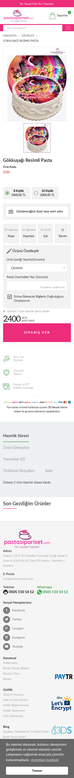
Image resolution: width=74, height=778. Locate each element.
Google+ (18, 628)
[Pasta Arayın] (68, 28)
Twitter (17, 619)
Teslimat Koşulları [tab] (19, 471)
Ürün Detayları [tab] (16, 448)
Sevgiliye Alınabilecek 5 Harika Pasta (25, 731)
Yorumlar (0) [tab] (14, 459)
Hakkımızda (10, 663)
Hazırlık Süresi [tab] (16, 436)
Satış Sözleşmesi (13, 716)
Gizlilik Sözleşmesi (14, 710)
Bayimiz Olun (11, 673)
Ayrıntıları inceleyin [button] (45, 760)
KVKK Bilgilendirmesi (16, 705)
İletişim (7, 679)
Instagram (18, 637)
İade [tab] (49, 471)
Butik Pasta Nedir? (14, 737)
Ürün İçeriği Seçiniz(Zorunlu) (26, 259)
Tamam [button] (37, 770)
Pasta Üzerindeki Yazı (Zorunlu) (27, 277)
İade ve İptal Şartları (15, 700)
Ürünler (28, 36)
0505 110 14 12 (21, 592)
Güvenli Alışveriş (13, 694)
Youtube (17, 646)
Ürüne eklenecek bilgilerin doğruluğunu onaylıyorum (39, 298)
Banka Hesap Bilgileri (16, 668)
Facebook (18, 610)
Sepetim (62, 15)
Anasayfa (10, 36)
